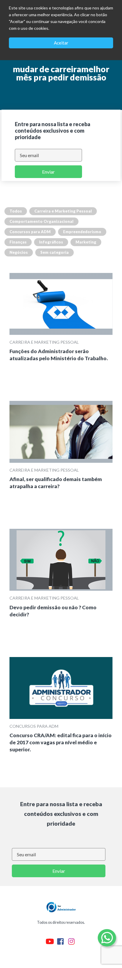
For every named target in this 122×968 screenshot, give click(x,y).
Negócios (18, 252)
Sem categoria (54, 252)
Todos (15, 211)
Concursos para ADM (30, 231)
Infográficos (51, 242)
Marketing (86, 242)
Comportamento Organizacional (41, 221)
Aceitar (61, 42)
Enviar (48, 171)
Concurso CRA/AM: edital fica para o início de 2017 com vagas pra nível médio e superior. (60, 742)
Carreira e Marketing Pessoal (63, 211)
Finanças (18, 242)
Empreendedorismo (82, 231)
